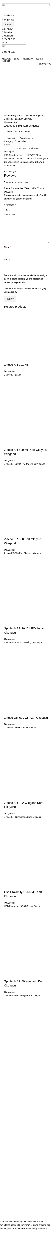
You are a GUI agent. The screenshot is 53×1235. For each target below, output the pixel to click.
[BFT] (26, 1105)
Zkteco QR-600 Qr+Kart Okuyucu (26, 717)
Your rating (10, 205)
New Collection (9, 1195)
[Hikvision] (26, 1053)
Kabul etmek (8, 1233)
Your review (10, 214)
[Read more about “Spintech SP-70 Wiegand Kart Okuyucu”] (7, 1007)
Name (7, 247)
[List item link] (26, 1143)
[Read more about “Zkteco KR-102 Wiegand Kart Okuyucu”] (7, 828)
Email (7, 259)
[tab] (19, 148)
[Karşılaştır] (7, 359)
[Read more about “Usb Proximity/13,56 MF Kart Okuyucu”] (7, 918)
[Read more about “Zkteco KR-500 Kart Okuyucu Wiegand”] (7, 565)
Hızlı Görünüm (7, 393)
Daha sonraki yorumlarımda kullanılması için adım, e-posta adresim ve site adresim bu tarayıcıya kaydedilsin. (25, 278)
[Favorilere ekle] (7, 379)
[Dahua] (26, 1076)
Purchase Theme (10, 1215)
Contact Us (7, 1205)
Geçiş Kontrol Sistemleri (22, 115)
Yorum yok (32, 1167)
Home (7, 115)
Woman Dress (9, 1199)
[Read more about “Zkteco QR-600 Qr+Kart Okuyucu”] (7, 739)
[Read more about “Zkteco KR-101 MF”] (7, 386)
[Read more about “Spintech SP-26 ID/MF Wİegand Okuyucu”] (7, 654)
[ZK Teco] (26, 1030)
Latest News (8, 1210)
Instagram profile (10, 1190)
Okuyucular (39, 115)
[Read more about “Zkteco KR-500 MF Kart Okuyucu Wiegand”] (7, 476)
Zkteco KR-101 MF (16, 364)
